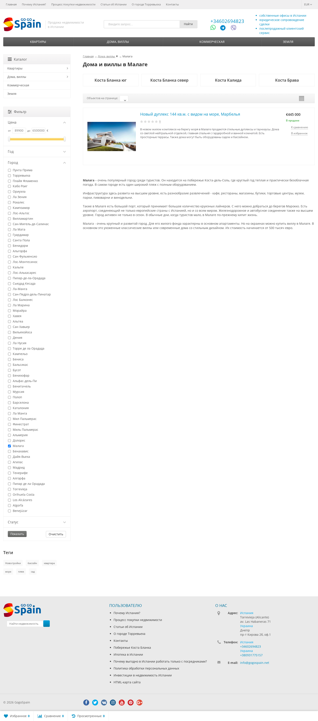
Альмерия (20, 435)
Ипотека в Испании (128, 654)
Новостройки (13, 563)
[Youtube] (121, 702)
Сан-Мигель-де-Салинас (30, 224)
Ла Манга (19, 413)
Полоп (17, 397)
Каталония (20, 408)
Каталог (20, 59)
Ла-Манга (19, 289)
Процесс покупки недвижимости (73, 4)
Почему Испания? (34, 4)
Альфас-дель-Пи (24, 381)
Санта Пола (21, 240)
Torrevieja (19, 489)
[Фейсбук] (86, 702)
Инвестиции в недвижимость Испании (143, 675)
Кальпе (18, 267)
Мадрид (18, 467)
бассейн (32, 563)
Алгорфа (18, 478)
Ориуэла (19, 191)
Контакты (172, 4)
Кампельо (19, 354)
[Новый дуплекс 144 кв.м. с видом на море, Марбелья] (111, 136)
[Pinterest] (130, 702)
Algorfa (17, 505)
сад (33, 571)
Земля (288, 42)
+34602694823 (227, 21)
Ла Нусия (19, 343)
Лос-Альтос (20, 213)
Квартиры (38, 42)
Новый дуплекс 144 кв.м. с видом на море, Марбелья (190, 114)
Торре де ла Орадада (28, 348)
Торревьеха (21, 175)
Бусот (16, 370)
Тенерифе (20, 473)
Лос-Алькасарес (24, 273)
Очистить (56, 534)
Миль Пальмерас (25, 429)
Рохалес (18, 202)
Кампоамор (21, 208)
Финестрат (20, 424)
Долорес (18, 440)
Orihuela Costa (23, 494)
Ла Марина (21, 305)
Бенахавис (20, 451)
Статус (13, 522)
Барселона (20, 402)
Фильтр (20, 111)
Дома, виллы (118, 42)
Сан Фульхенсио (24, 256)
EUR (307, 4)
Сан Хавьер (21, 327)
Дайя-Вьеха (21, 457)
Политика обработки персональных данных (146, 668)
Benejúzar (19, 511)
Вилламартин (22, 218)
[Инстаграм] (112, 702)
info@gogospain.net (254, 663)
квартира (49, 563)
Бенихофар (20, 375)
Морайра (19, 310)
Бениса (18, 359)
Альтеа (17, 321)
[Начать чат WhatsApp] (214, 28)
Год (11, 151)
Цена (12, 122)
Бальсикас (20, 365)
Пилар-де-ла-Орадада (28, 278)
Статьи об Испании (114, 4)
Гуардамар (20, 235)
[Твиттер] (95, 702)
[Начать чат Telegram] (224, 28)
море (8, 571)
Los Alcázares (22, 500)
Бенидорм (20, 246)
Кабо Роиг (19, 186)
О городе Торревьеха (146, 4)
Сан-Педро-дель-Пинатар (31, 294)
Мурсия (18, 392)
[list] (301, 98)
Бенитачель (21, 386)
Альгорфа (19, 251)
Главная (11, 4)
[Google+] (139, 702)
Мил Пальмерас (24, 419)
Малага (18, 446)
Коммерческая (212, 42)
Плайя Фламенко (25, 181)
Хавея (16, 316)
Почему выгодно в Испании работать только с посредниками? (160, 661)
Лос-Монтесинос (25, 262)
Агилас (17, 462)
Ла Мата (18, 229)
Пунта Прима (22, 170)
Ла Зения (19, 197)
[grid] (294, 98)
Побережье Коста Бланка (132, 647)
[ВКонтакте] (104, 702)
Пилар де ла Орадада (28, 484)
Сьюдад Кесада (23, 283)
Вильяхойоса (22, 332)
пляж (21, 571)
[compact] (308, 98)
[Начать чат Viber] (233, 28)
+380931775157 (251, 655)
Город (13, 162)
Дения (17, 337)
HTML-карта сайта (127, 682)
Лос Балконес (22, 300)
